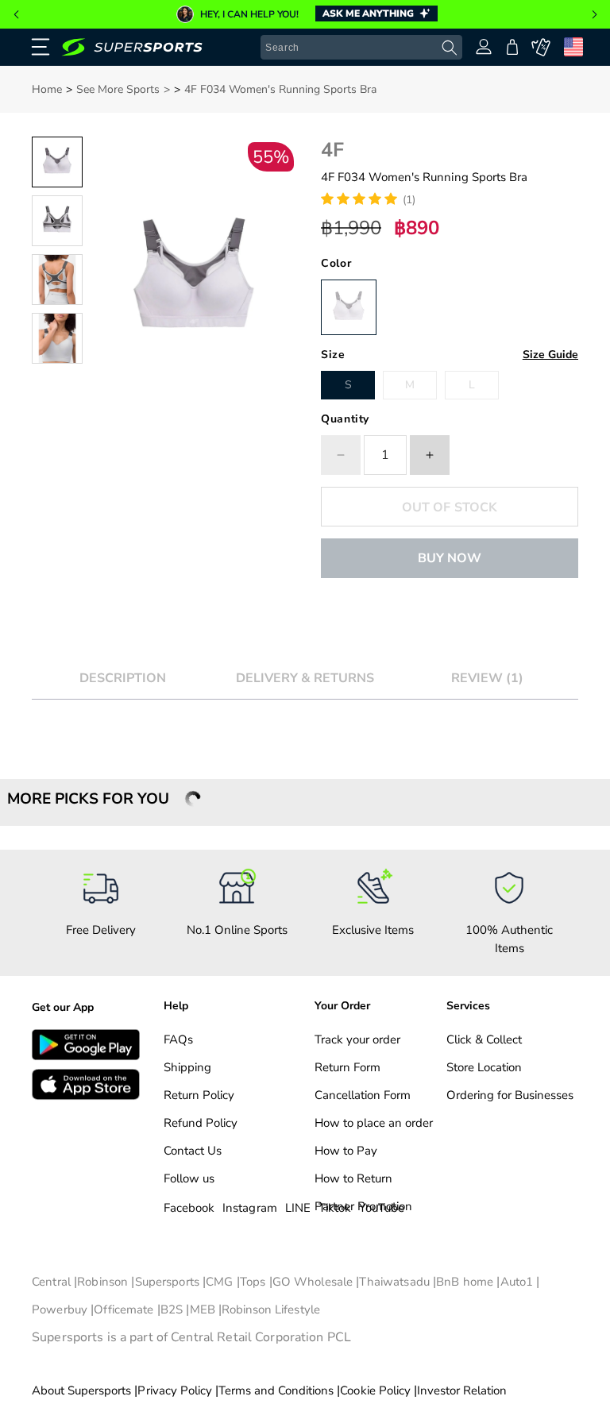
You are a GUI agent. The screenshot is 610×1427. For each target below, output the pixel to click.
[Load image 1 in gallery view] (57, 162)
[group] (305, 14)
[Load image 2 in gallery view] (57, 220)
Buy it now (449, 558)
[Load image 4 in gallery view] (57, 338)
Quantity (345, 418)
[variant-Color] (348, 307)
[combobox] (361, 47)
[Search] (449, 48)
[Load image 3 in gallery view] (57, 279)
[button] (16, 14)
